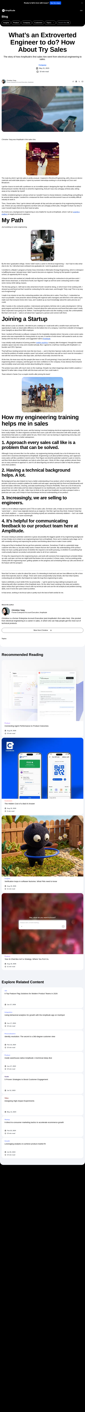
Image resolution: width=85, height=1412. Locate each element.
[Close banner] (82, 3)
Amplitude (46, 339)
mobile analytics (42, 342)
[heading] (36, 3)
